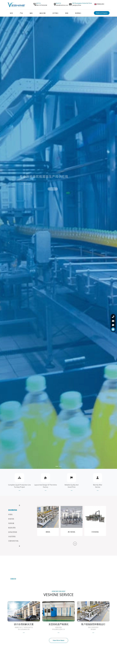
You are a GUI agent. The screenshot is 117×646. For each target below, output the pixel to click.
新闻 (66, 13)
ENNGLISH (100, 4)
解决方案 (43, 13)
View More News (58, 640)
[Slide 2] (60, 466)
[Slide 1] (56, 466)
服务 (31, 13)
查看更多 (13, 579)
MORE (53, 189)
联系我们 (78, 13)
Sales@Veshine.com (62, 5)
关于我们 (55, 13)
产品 (21, 13)
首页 (11, 13)
